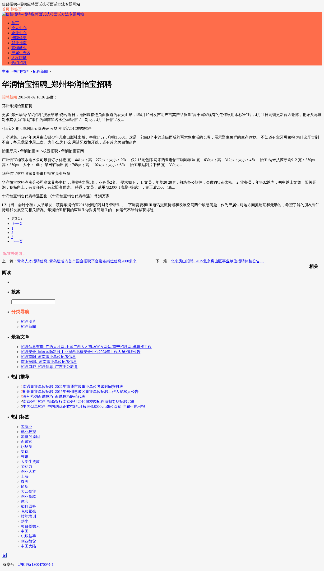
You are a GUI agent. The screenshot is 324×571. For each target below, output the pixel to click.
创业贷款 (28, 496)
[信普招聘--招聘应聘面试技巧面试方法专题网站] (43, 14)
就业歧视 (28, 432)
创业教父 (28, 541)
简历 (24, 486)
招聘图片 (28, 322)
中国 (24, 531)
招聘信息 (19, 38)
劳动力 (26, 466)
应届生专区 (20, 53)
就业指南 (19, 43)
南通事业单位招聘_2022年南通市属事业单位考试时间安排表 (73, 387)
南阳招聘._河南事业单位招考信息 (49, 362)
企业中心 (19, 33)
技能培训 (28, 516)
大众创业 (28, 491)
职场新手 (28, 536)
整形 (24, 457)
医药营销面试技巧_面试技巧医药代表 (54, 397)
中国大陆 (28, 546)
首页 (5, 9)
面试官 (26, 442)
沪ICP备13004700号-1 (36, 564)
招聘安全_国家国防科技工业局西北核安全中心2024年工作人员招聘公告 (80, 352)
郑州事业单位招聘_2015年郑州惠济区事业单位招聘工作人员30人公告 (81, 392)
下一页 (17, 241)
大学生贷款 (30, 462)
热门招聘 (19, 63)
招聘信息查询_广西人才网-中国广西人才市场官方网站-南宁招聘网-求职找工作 (86, 347)
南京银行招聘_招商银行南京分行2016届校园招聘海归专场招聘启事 (79, 401)
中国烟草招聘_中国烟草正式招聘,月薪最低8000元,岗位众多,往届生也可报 (84, 406)
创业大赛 (28, 471)
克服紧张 (28, 511)
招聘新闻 (40, 72)
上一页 (17, 224)
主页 (5, 72)
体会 (24, 501)
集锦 (24, 452)
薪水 (24, 521)
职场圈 (26, 447)
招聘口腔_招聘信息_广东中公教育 (49, 367)
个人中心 (19, 28)
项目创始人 (30, 526)
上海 (24, 476)
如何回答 (28, 506)
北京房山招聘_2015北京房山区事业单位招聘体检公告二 (217, 261)
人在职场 (19, 58)
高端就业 (19, 48)
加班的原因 (30, 437)
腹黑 (24, 481)
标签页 (16, 9)
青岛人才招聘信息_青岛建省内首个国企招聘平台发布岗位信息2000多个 (77, 261)
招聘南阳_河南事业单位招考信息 (48, 357)
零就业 (26, 427)
